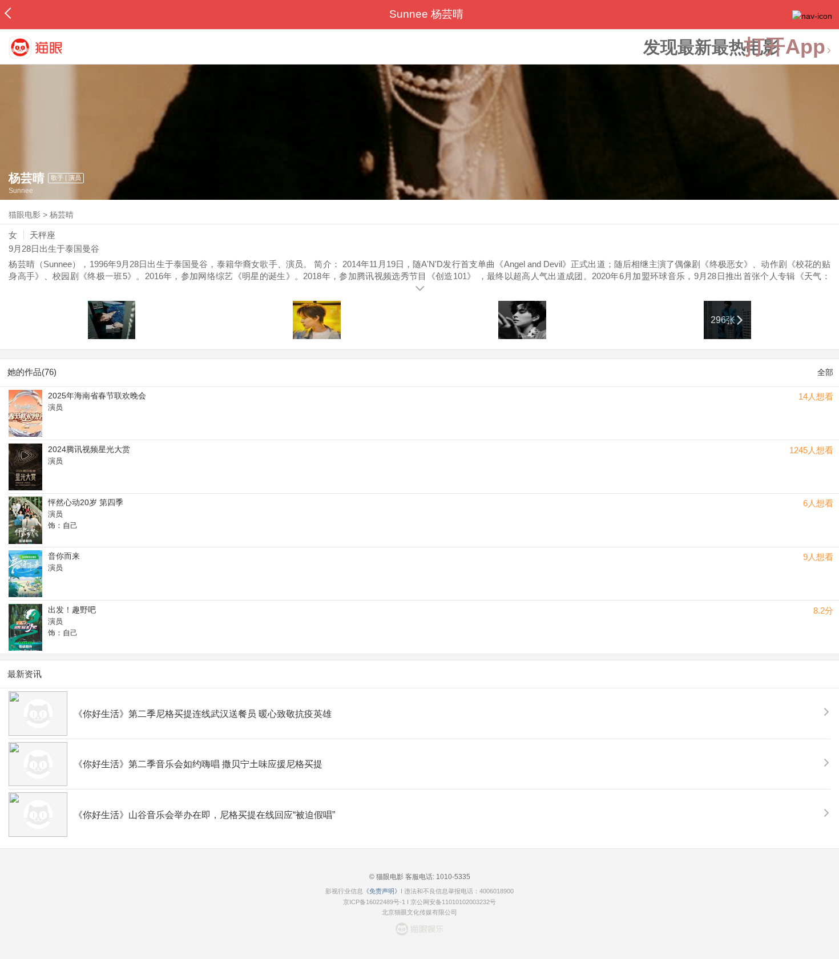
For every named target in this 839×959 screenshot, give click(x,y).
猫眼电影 (25, 214)
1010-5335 (452, 877)
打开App (784, 47)
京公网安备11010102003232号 (453, 901)
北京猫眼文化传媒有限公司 (419, 912)
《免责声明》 (382, 891)
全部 (825, 372)
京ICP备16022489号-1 (374, 901)
